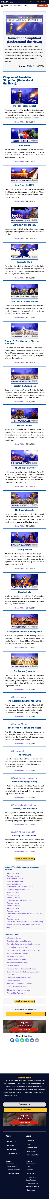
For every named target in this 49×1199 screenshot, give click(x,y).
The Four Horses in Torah (24, 106)
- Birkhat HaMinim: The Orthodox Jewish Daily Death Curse (23, 973)
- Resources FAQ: (32, 1155)
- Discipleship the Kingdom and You (19, 978)
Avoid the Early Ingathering (24, 781)
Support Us (42, 6)
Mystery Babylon (24, 549)
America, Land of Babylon (24, 808)
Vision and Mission (14, 884)
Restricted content (13, 873)
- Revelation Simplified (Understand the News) (23, 944)
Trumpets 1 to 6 (24, 262)
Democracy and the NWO (24, 225)
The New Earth (24, 755)
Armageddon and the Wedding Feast (24, 631)
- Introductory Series (13, 938)
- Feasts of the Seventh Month (17, 947)
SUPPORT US (24, 1029)
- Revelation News (12, 1173)
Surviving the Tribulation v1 (25, 835)
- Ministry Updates (12, 966)
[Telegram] (27, 1040)
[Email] (37, 1040)
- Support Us (30, 1190)
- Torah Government (13, 981)
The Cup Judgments (24, 510)
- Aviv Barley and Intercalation (17, 963)
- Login (28, 1166)
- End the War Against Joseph (17, 987)
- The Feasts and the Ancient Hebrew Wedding (23, 950)
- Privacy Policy (11, 1153)
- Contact (29, 1170)
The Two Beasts (24, 425)
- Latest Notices (11, 1166)
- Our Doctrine (11, 1141)
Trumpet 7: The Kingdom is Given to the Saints (22, 342)
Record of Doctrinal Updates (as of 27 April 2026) (25, 922)
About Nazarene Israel (15, 881)
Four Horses (24, 145)
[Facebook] (12, 1040)
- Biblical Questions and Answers (18, 990)
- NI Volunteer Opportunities (31, 1178)
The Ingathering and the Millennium (24, 701)
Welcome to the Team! (15, 879)
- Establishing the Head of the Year (18, 941)
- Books (28, 1144)
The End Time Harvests (24, 468)
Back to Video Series (24, 859)
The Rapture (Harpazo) (24, 671)
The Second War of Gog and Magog (24, 728)
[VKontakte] (32, 1040)
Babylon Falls (24, 592)
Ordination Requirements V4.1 (18, 889)
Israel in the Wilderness (24, 386)
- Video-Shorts (31, 1151)
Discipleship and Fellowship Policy (19, 900)
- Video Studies (31, 1148)
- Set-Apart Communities (15, 957)
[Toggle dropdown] (11, 6)
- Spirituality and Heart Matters (17, 953)
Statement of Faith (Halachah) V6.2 (20, 887)
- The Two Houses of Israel (16, 960)
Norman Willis (19, 122)
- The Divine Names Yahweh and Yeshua (21, 969)
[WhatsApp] (22, 1040)
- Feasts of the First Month (15, 993)
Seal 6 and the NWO (24, 185)
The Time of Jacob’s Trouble (24, 301)
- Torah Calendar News (14, 1170)
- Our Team (10, 1145)
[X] (17, 1040)
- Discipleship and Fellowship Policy (32, 1184)
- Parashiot (30, 1141)
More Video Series (12, 935)
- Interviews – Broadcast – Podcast (19, 984)
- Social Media (31, 1173)
